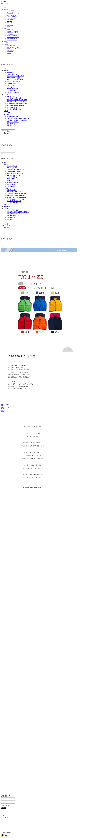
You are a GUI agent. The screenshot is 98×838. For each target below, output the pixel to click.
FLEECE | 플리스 (10, 19)
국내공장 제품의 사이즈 (12, 40)
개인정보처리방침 (4, 817)
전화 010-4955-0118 (11, 50)
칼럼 (5, 8)
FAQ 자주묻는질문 (11, 45)
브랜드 (5, 41)
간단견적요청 (10, 51)
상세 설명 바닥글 (5, 407)
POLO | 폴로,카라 (11, 12)
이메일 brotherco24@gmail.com (14, 48)
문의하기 (6, 44)
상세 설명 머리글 (5, 404)
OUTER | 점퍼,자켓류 (11, 18)
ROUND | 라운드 (10, 10)
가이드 (5, 28)
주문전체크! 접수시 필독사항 (13, 34)
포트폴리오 (6, 43)
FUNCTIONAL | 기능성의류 (13, 13)
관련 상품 (3, 411)
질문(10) (3, 410)
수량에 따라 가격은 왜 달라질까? (14, 32)
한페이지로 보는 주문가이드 (13, 37)
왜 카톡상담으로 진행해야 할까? (14, 35)
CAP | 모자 (9, 22)
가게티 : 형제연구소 (11, 27)
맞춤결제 (9, 53)
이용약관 (2, 815)
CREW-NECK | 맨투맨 (11, 15)
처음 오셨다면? (10, 29)
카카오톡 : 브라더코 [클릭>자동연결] (15, 47)
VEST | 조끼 (9, 21)
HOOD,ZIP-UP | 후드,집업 (12, 16)
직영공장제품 (10, 25)
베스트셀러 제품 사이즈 (12, 38)
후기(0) (2, 408)
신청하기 (3, 807)
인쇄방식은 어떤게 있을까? (13, 31)
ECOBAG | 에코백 (11, 24)
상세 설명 (3, 405)
